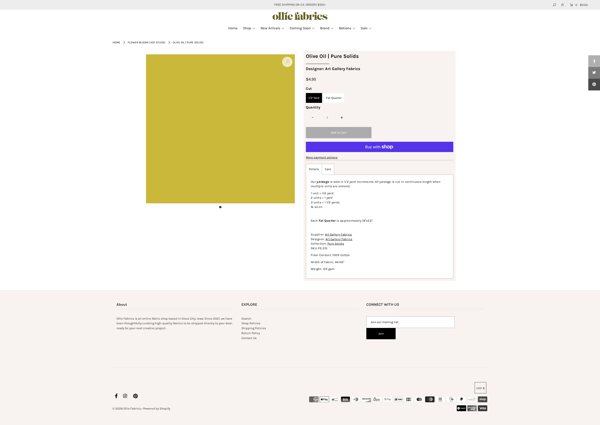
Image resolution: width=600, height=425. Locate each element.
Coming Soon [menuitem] (300, 28)
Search (246, 318)
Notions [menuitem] (345, 28)
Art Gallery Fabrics (338, 234)
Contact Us (249, 338)
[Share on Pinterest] (594, 84)
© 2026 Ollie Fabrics (126, 408)
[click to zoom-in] (287, 62)
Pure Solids (335, 243)
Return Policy (250, 333)
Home (116, 42)
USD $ (480, 388)
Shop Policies (250, 323)
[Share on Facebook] (594, 61)
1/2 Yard (313, 98)
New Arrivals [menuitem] (270, 28)
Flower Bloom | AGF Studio (146, 42)
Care (328, 169)
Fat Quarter (334, 98)
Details (314, 169)
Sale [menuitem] (364, 28)
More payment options (322, 157)
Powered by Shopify (156, 408)
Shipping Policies (253, 328)
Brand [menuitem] (325, 28)
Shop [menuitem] (247, 28)
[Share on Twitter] (594, 73)
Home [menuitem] (233, 28)
